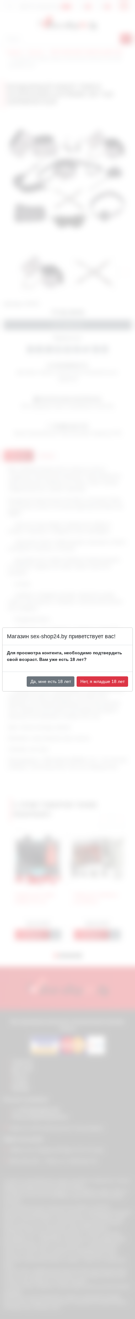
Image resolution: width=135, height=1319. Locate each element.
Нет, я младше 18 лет (102, 681)
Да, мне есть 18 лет (50, 681)
